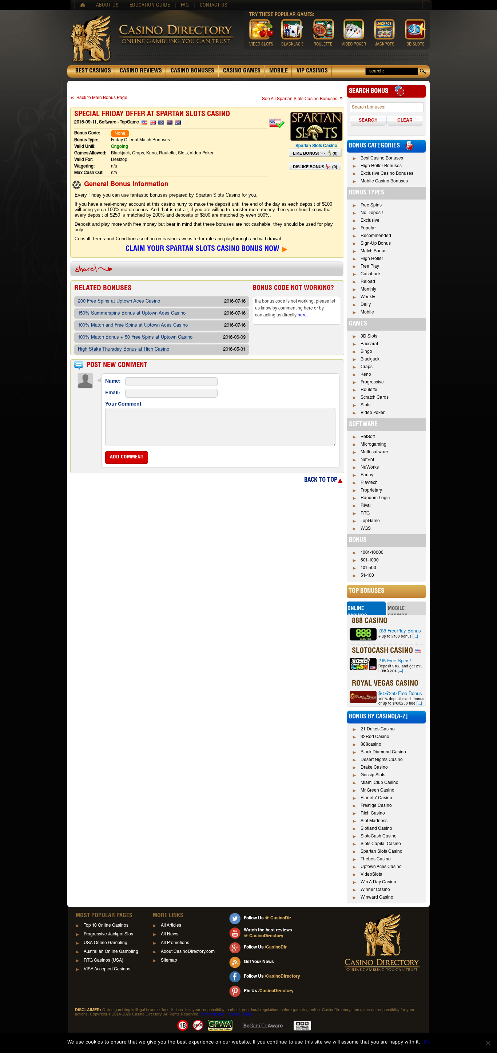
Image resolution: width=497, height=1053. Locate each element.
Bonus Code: (87, 133)
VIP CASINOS (312, 71)
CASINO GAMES (242, 71)
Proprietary (371, 490)
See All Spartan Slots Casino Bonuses (299, 99)
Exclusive (370, 220)
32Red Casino (375, 737)
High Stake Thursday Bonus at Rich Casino (123, 349)
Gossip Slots (373, 775)
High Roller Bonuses (381, 166)
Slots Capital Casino (381, 844)
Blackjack (370, 359)
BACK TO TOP (320, 480)
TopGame (370, 521)
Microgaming (373, 444)
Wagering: (84, 166)
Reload (368, 282)
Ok (427, 1042)
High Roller (372, 259)
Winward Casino (377, 897)
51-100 (367, 575)
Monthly (368, 289)
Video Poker (373, 413)
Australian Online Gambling (111, 952)
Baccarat (369, 344)
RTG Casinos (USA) (103, 960)
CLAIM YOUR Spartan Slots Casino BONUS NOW (202, 249)
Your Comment (123, 404)
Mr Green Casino (377, 790)
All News (169, 934)
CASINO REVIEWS (141, 71)
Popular (368, 228)
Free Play (370, 266)
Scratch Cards (375, 397)
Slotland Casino (376, 829)
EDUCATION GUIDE (150, 5)
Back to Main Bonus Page (101, 98)
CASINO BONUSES (192, 71)
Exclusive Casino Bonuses (387, 173)
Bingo (366, 352)
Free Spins (371, 205)
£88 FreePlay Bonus (399, 631)
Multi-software (374, 452)
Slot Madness (374, 821)
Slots (365, 405)
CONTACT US (213, 5)
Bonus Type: (86, 140)
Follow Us (267, 918)
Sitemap (169, 960)
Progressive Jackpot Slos (108, 934)
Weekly (368, 297)
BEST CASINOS (93, 71)
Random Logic (375, 498)
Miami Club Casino (379, 783)
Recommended (376, 236)
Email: (112, 393)
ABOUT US (107, 5)
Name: (113, 381)
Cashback (371, 274)
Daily (366, 305)
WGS (366, 528)
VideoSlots (371, 874)
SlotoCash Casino (379, 836)
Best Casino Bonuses (382, 158)
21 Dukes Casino (378, 729)
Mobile (367, 312)
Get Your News (259, 962)
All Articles (171, 925)
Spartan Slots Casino (316, 146)
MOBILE (278, 71)
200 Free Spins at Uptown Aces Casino (119, 301)
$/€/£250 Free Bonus (400, 694)
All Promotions (175, 943)
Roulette (369, 390)
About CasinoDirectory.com (188, 952)
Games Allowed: (90, 153)
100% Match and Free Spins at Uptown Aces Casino (133, 325)
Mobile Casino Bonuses (384, 181)
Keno (366, 374)
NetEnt (367, 460)
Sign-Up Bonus (376, 243)
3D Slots (369, 336)
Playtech (369, 483)
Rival (366, 506)
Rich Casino (373, 813)
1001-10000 (372, 553)
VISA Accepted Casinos (107, 969)
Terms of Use (212, 1014)
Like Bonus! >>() (315, 153)
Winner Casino (375, 890)
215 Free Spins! (394, 661)
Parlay (367, 475)
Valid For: (83, 160)
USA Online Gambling (105, 943)
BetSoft (368, 437)
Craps (367, 367)
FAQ (185, 5)
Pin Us (269, 991)
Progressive (372, 382)
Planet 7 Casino (376, 798)
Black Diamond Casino (383, 752)
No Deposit (372, 213)
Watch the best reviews (268, 933)
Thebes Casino (376, 859)
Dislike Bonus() (315, 167)
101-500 (368, 568)
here (302, 315)
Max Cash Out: (88, 173)
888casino (371, 744)
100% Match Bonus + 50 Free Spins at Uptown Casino (135, 337)
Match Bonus (373, 251)
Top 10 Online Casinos (106, 925)
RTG (365, 513)
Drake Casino (374, 767)
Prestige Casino (376, 806)
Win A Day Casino (378, 882)
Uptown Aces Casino (381, 867)
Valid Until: (84, 147)
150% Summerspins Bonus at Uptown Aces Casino (132, 313)
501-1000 (370, 560)
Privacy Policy (240, 1014)
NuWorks (370, 467)
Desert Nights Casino (382, 760)
